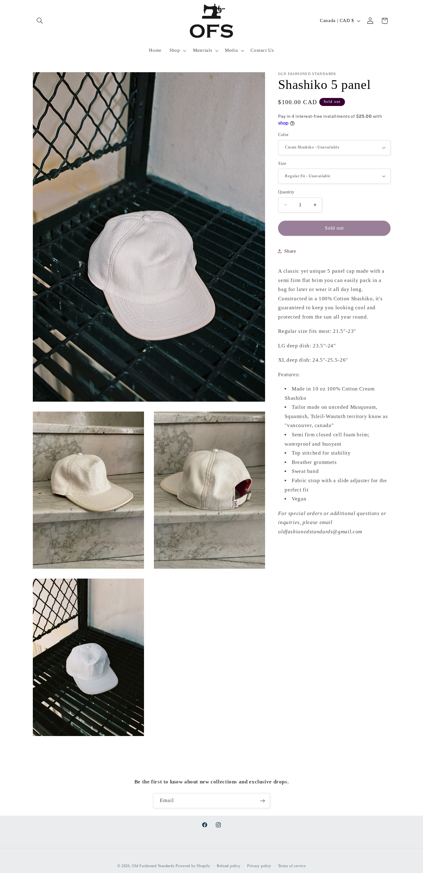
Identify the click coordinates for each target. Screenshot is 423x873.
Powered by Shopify (193, 866)
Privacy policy (259, 866)
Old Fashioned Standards (153, 866)
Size (282, 163)
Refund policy (229, 866)
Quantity (286, 192)
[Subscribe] (262, 800)
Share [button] (290, 251)
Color (283, 134)
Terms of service (292, 866)
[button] (40, 21)
